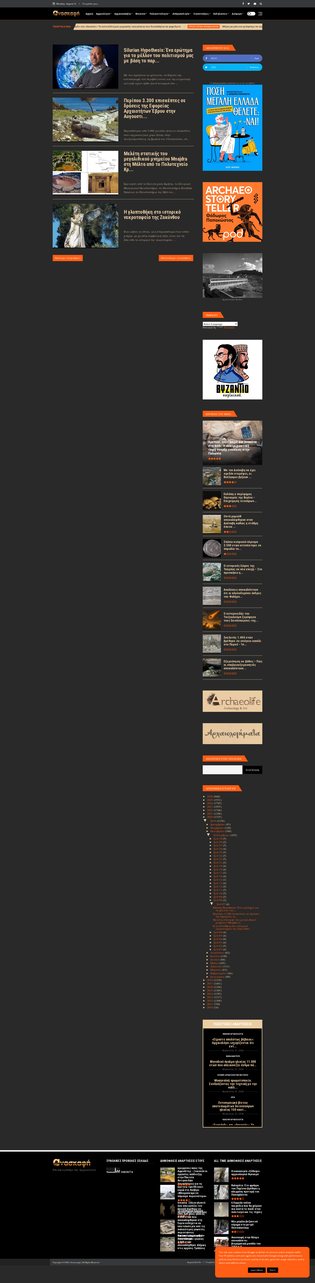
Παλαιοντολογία (159, 14)
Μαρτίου (216, 970)
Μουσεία (140, 14)
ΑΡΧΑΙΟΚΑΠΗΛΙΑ (224, 26)
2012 (210, 1000)
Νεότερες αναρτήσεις (68, 258)
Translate (229, 327)
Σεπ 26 (218, 849)
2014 (210, 993)
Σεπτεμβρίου (222, 835)
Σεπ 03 (218, 942)
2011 (210, 1004)
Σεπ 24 (218, 855)
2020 (210, 817)
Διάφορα (237, 14)
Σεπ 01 (218, 949)
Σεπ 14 (218, 879)
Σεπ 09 (218, 897)
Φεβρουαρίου (219, 973)
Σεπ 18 (218, 869)
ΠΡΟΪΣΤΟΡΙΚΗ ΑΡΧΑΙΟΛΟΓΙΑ (129, 26)
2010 (210, 1007)
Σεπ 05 (218, 935)
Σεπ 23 (218, 859)
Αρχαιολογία (103, 14)
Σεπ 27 (218, 845)
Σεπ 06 (218, 932)
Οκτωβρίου (217, 831)
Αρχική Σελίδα (194, 1262)
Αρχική (89, 14)
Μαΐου (214, 963)
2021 (210, 813)
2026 (210, 796)
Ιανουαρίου (217, 976)
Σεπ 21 (218, 862)
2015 (210, 990)
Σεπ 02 (218, 946)
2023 (210, 806)
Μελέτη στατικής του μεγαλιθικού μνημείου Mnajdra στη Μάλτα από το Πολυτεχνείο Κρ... (156, 161)
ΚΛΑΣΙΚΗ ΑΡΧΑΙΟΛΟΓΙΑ (233, 1120)
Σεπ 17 (218, 872)
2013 (210, 997)
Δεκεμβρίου (218, 824)
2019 (213, 821)
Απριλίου (216, 966)
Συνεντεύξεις (201, 14)
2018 (210, 980)
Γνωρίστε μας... (91, 3)
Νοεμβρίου (217, 828)
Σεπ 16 (218, 876)
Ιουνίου (215, 959)
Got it (272, 1270)
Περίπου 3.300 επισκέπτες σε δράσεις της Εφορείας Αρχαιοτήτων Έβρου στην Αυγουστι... (155, 108)
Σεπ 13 (218, 883)
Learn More (257, 1270)
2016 (210, 987)
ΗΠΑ (233, 1097)
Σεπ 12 (218, 886)
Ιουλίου (215, 956)
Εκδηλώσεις (220, 14)
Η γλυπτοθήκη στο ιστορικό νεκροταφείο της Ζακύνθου (152, 214)
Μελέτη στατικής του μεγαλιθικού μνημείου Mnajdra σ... (234, 921)
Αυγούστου (217, 952)
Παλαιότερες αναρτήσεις (176, 258)
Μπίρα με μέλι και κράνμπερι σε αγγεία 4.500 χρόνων (177, 26)
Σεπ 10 (218, 893)
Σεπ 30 (218, 838)
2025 (210, 800)
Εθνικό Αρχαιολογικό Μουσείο (232, 1075)
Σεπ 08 (218, 900)
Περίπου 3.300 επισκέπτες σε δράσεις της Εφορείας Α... (236, 915)
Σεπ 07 (221, 904)
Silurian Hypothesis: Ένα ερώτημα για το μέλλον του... (236, 909)
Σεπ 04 (218, 939)
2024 (210, 803)
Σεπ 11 (218, 890)
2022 (210, 810)
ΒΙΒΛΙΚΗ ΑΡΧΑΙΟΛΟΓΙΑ (233, 1034)
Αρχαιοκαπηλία (122, 14)
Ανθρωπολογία (180, 14)
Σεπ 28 (218, 842)
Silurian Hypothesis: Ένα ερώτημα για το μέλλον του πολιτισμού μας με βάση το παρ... (158, 55)
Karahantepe (233, 1056)
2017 (210, 983)
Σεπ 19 (218, 866)
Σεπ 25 (218, 852)
